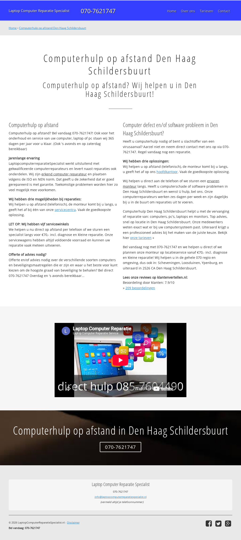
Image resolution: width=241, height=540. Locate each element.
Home (13, 28)
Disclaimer (73, 522)
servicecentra (65, 209)
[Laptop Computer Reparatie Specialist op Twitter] (219, 523)
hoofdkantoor (167, 171)
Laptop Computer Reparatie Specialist (39, 10)
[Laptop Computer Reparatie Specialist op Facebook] (209, 523)
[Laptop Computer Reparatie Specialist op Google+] (228, 523)
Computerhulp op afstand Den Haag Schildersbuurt (52, 28)
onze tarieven (141, 237)
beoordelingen (140, 288)
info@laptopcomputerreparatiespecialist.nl (121, 497)
